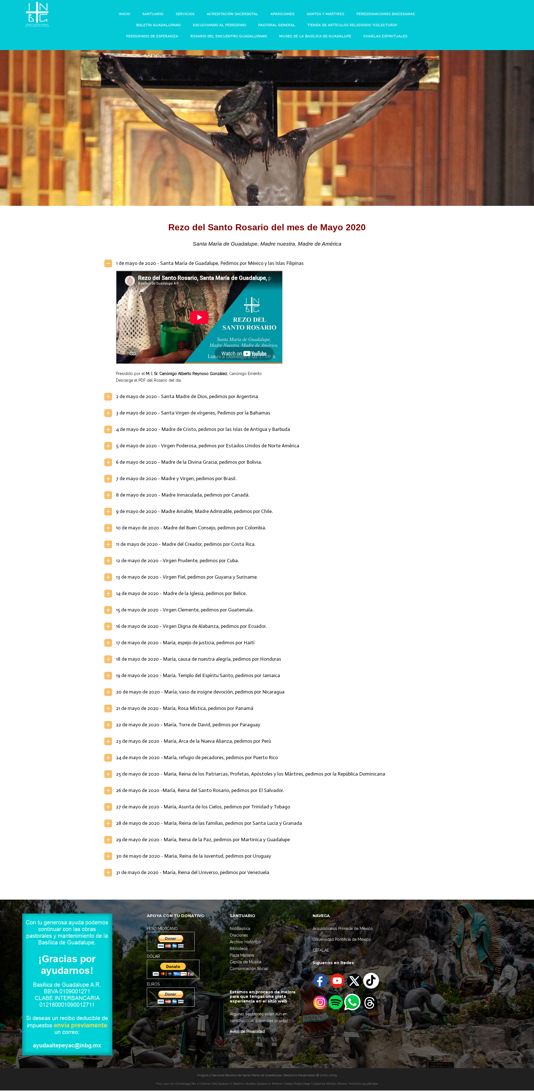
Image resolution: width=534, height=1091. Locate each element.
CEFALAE (321, 950)
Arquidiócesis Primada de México (343, 928)
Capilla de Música (245, 962)
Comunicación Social (249, 968)
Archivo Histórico (245, 942)
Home (241, 128)
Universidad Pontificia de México (342, 939)
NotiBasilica (240, 928)
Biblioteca (239, 948)
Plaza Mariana (242, 955)
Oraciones (239, 935)
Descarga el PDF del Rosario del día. (149, 380)
